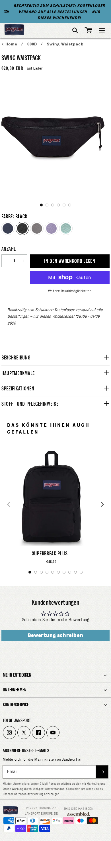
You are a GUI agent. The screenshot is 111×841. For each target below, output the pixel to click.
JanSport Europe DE (41, 813)
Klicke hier (73, 788)
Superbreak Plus (50, 554)
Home (12, 44)
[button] (102, 30)
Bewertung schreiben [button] (55, 635)
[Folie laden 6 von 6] (69, 205)
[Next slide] (102, 504)
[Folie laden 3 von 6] (52, 205)
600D (32, 44)
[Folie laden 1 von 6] (41, 205)
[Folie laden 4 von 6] (58, 205)
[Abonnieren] (102, 771)
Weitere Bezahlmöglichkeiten (70, 291)
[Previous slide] (8, 504)
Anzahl (8, 249)
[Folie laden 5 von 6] (64, 205)
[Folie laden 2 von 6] (47, 205)
